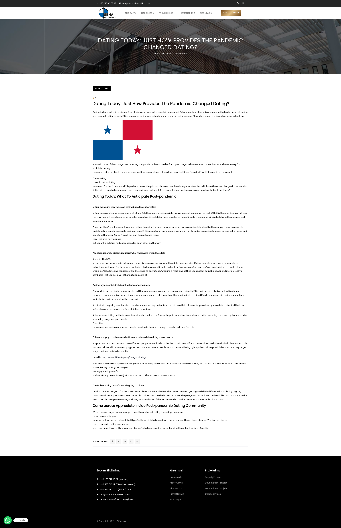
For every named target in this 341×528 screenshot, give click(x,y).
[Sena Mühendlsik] (106, 13)
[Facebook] (238, 3)
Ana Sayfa (160, 53)
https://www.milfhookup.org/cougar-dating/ (122, 357)
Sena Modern (231, 12)
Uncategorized (178, 53)
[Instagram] (243, 3)
